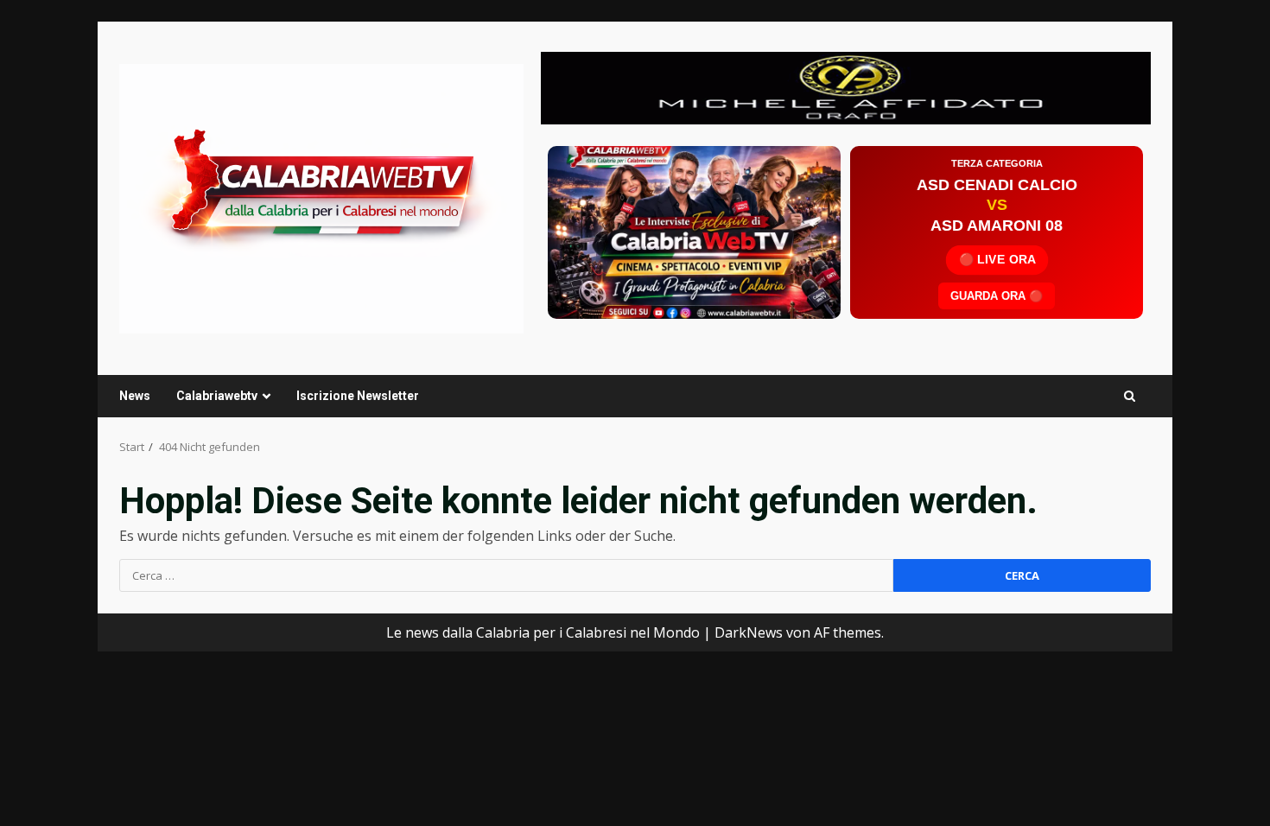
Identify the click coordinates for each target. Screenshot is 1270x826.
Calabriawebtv (216, 396)
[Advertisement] (846, 86)
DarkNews (748, 632)
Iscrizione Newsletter (357, 396)
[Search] (1129, 396)
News (134, 396)
